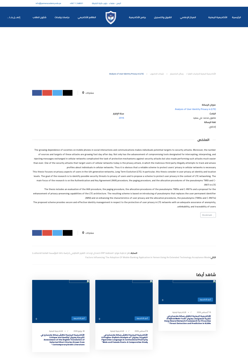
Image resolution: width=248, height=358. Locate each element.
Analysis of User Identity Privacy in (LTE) (195, 109)
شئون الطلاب (39, 17)
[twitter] (206, 3)
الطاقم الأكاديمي (87, 17)
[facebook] (211, 3)
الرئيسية (236, 17)
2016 (121, 118)
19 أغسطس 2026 (204, 312)
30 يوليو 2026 (79, 331)
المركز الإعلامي (188, 17)
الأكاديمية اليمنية (217, 17)
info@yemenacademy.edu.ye (48, 3)
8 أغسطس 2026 (141, 331)
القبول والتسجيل (163, 17)
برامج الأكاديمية (137, 17)
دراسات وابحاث (62, 17)
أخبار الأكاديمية (205, 299)
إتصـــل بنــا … (14, 17)
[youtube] (201, 3)
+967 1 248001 (76, 3)
